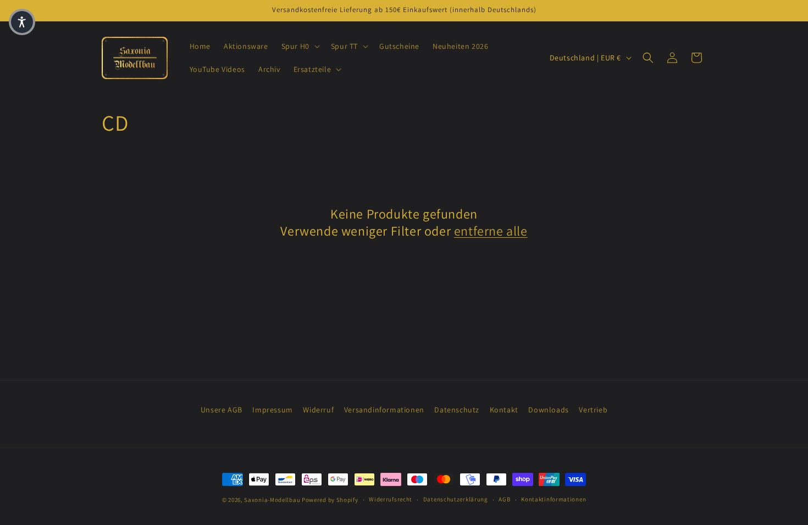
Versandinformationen (384, 410)
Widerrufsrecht (390, 499)
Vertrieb (593, 410)
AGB (504, 499)
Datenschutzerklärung (455, 499)
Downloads (548, 410)
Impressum (272, 410)
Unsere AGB (221, 410)
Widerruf (318, 410)
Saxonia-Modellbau (272, 500)
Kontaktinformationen (553, 499)
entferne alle (491, 230)
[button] (299, 46)
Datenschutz (456, 410)
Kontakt (504, 410)
